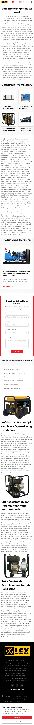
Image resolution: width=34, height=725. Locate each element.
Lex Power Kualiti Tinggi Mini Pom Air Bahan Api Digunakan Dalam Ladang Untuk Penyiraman (8, 130)
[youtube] (12, 685)
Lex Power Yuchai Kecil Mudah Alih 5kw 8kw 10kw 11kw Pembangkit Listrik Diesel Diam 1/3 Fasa (25, 108)
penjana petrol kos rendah (12, 388)
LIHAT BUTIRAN (9, 97)
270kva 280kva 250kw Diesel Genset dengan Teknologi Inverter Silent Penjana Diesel (25, 130)
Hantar (17, 352)
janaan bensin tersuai (11, 384)
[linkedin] (21, 685)
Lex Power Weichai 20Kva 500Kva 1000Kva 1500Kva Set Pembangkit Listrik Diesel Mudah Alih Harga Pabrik (8, 108)
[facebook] (17, 685)
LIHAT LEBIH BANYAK (10, 286)
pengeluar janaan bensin (12, 369)
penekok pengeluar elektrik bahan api (16, 373)
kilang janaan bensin (10, 377)
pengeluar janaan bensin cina (13, 381)
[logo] (4, 2)
